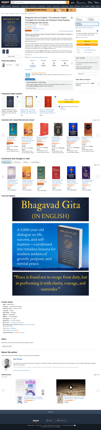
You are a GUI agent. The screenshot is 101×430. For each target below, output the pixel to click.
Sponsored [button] (3, 376)
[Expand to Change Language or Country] (54, 420)
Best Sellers (33, 6)
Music (97, 6)
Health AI (8, 6)
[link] (29, 101)
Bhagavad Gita (32, 13)
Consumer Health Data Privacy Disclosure (52, 425)
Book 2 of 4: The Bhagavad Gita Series (35, 28)
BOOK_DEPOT (87, 47)
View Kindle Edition (31, 88)
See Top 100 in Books (28, 324)
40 (74, 185)
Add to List (81, 73)
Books (71, 6)
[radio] (81, 19)
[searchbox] (40, 2)
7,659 (30, 185)
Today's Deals (64, 6)
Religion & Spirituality (9, 13)
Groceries (49, 6)
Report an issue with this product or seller (37, 57)
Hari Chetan (30, 24)
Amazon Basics (25, 6)
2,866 (45, 182)
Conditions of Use (31, 425)
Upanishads (40, 184)
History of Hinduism (11, 328)
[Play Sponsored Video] (71, 387)
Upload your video (6, 346)
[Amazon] (5, 2)
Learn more (69, 84)
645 (90, 185)
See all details (28, 69)
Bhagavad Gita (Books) (12, 330)
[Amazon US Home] (36, 421)
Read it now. (69, 74)
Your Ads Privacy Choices (67, 425)
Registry (93, 6)
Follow (17, 65)
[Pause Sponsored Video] (43, 391)
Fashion (87, 6)
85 (14, 185)
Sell (83, 6)
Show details (63, 109)
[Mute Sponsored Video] (43, 394)
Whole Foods (56, 6)
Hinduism (18, 13)
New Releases (41, 6)
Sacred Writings (24, 13)
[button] (3, 6)
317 (60, 185)
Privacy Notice (39, 425)
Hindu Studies (9, 326)
